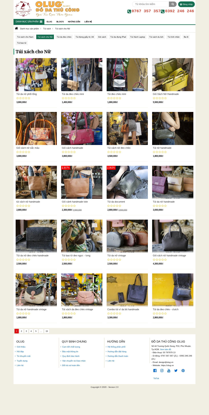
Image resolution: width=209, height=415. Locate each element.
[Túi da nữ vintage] (127, 236)
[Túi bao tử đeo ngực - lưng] (81, 236)
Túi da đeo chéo (64, 37)
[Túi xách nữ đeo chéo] (127, 128)
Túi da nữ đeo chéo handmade (32, 255)
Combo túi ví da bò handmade (123, 309)
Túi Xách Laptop (137, 37)
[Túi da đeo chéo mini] (81, 74)
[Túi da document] (127, 182)
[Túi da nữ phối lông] (36, 74)
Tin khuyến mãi (23, 356)
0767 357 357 (146, 11)
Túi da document (116, 201)
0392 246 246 (179, 11)
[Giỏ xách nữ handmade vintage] (172, 236)
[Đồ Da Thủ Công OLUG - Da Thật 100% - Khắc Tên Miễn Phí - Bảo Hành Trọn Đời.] (47, 9)
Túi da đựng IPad (118, 37)
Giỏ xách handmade (72, 148)
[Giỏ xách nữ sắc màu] (36, 128)
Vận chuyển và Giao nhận (74, 361)
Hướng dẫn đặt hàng (117, 351)
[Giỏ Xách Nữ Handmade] (172, 74)
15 (47, 331)
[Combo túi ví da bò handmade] (127, 289)
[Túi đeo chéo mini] (127, 74)
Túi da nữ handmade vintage (31, 309)
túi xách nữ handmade (28, 201)
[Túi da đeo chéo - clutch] (172, 289)
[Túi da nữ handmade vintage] (36, 289)
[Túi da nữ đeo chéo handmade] (36, 236)
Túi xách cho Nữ (45, 37)
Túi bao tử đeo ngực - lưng (76, 255)
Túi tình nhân (174, 37)
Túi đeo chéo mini (116, 94)
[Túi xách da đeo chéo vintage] (81, 289)
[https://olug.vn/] (16, 28)
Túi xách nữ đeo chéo (118, 148)
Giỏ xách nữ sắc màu (27, 148)
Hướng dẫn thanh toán (118, 356)
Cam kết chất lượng (71, 347)
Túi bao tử (21, 43)
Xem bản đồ (165, 349)
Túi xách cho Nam (25, 37)
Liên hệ (20, 365)
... (41, 331)
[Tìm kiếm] (173, 4)
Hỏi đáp (20, 351)
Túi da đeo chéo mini (73, 94)
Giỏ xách (102, 37)
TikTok (156, 378)
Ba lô (186, 37)
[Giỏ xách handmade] (81, 128)
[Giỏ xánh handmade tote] (81, 182)
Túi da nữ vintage (116, 255)
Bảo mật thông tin (70, 351)
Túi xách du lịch (156, 37)
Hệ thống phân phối (116, 347)
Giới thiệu (21, 347)
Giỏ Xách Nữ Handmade (166, 94)
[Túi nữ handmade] (172, 128)
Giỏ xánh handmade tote (75, 201)
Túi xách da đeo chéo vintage (77, 309)
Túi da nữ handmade (164, 201)
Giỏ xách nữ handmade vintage (169, 255)
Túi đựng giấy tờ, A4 (85, 37)
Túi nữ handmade (162, 148)
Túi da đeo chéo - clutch (165, 309)
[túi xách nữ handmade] (36, 182)
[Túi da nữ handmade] (172, 182)
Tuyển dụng (22, 361)
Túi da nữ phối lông (26, 94)
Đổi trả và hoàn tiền (71, 365)
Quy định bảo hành (70, 356)
